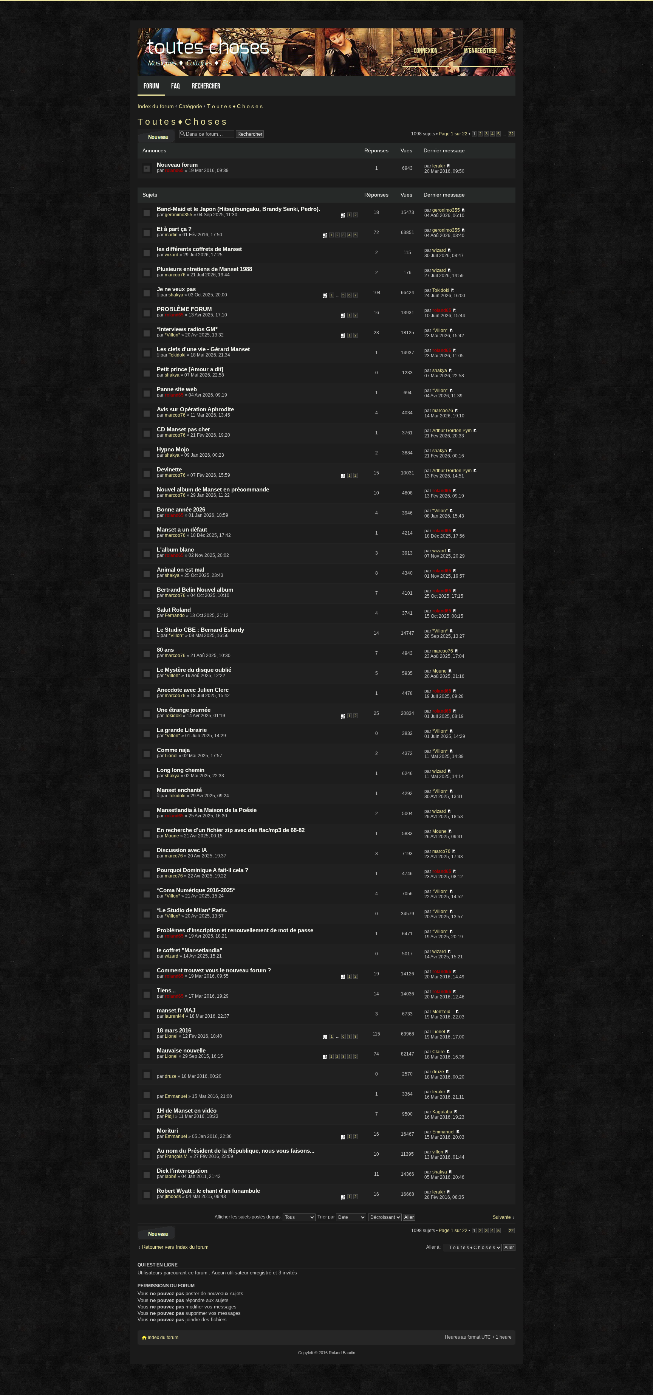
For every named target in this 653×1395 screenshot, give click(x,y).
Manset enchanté (179, 790)
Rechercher (206, 86)
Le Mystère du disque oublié (194, 670)
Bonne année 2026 (181, 510)
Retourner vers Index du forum (175, 1247)
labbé (170, 1176)
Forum (151, 86)
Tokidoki (440, 290)
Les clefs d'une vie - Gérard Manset (203, 349)
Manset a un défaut (182, 530)
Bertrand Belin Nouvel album (195, 590)
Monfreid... (443, 1011)
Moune (439, 671)
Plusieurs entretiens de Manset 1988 (204, 269)
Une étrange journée (183, 710)
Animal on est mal (180, 570)
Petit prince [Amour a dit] (190, 369)
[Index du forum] (209, 50)
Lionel (171, 755)
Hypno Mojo (173, 449)
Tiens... (166, 990)
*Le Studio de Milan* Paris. (192, 910)
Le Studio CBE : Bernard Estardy (200, 630)
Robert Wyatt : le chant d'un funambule (208, 1191)
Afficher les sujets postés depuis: (249, 1217)
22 (511, 134)
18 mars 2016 (174, 1031)
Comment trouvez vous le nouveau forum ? (214, 970)
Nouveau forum (177, 165)
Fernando (175, 615)
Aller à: (433, 1247)
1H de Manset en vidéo (187, 1111)
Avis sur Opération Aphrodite (195, 409)
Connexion (426, 50)
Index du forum (156, 106)
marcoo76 (175, 274)
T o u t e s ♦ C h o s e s (235, 106)
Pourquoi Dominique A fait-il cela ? (202, 870)
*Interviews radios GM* (187, 329)
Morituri (167, 1131)
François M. (177, 1156)
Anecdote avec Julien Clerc (193, 690)
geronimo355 (178, 214)
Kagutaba (442, 1111)
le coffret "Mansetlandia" (189, 950)
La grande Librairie (182, 730)
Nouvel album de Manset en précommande (213, 490)
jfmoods (173, 1196)
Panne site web (177, 389)
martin (171, 234)
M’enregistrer (480, 50)
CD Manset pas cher (183, 429)
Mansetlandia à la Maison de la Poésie (207, 810)
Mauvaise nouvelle (181, 1051)
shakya (176, 295)
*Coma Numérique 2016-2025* (196, 890)
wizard (171, 254)
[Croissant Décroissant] (392, 1217)
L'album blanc (175, 550)
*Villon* (172, 335)
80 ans (165, 650)
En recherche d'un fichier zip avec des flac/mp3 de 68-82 (231, 830)
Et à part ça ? (174, 229)
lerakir (438, 166)
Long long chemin (180, 770)
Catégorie (190, 106)
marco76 (174, 856)
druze (170, 1076)
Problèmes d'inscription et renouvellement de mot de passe (235, 930)
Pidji (169, 1116)
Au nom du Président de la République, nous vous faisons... (235, 1151)
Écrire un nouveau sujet (156, 134)
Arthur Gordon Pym (452, 430)
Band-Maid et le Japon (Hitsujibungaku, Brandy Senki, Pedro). (238, 209)
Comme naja (173, 750)
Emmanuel (176, 1096)
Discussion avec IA (182, 850)
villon (437, 1152)
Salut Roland (174, 610)
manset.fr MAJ (176, 1011)
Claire (438, 1051)
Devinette (169, 470)
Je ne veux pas (176, 289)
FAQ (175, 86)
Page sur (453, 133)
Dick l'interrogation (182, 1171)
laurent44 (174, 1016)
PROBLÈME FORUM (184, 309)
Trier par (326, 1217)
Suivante (502, 1217)
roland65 (174, 170)
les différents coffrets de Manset (199, 249)
